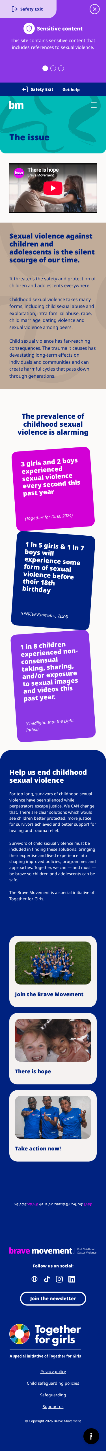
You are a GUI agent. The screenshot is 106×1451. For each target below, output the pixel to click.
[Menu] (94, 105)
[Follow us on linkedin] (71, 1279)
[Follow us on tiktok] (47, 1279)
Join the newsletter (53, 1298)
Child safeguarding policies (53, 1383)
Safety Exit (42, 89)
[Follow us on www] (34, 1279)
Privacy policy (53, 1371)
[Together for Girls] (53, 1341)
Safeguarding (53, 1394)
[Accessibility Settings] (91, 1436)
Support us (53, 1406)
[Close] (94, 9)
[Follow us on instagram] (59, 1279)
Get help (71, 89)
